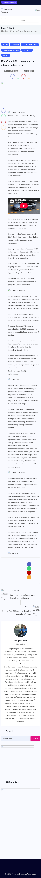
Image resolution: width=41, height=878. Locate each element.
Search (35, 738)
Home (3, 28)
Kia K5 (11, 28)
